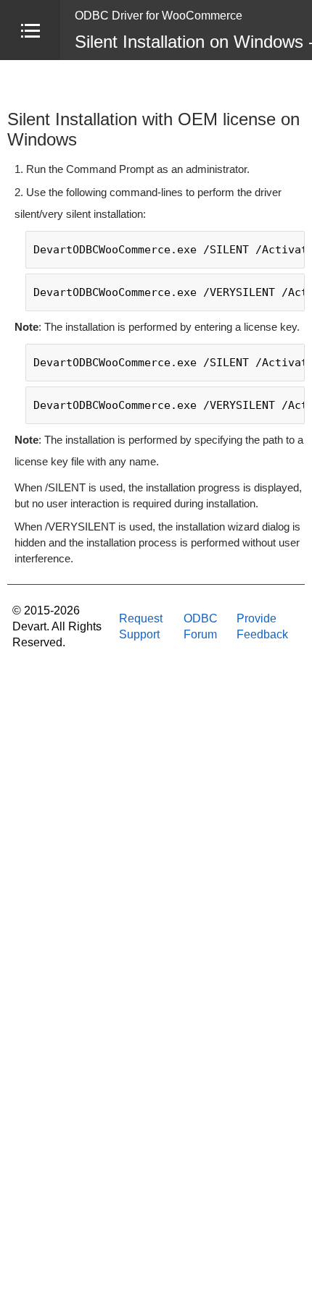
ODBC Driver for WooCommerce (158, 15)
